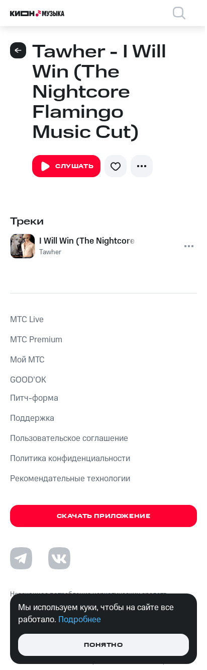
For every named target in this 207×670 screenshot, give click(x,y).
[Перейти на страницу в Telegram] (21, 558)
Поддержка (32, 418)
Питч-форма (34, 398)
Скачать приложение (104, 516)
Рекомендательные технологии (70, 479)
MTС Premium (36, 340)
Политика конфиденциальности (70, 459)
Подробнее (79, 620)
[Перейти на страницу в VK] (59, 558)
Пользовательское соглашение (69, 438)
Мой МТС (27, 360)
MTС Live (27, 320)
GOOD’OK (28, 380)
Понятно (103, 645)
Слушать (74, 166)
